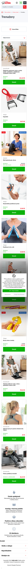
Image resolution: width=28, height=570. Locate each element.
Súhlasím (14, 290)
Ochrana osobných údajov (15, 287)
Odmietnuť (19, 294)
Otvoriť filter (15, 29)
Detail (14, 82)
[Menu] (25, 2)
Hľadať (25, 7)
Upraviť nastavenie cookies (17, 562)
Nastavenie (8, 294)
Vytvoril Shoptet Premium (14, 565)
